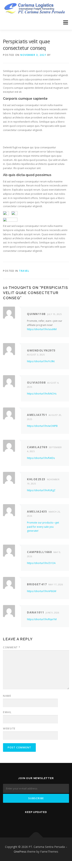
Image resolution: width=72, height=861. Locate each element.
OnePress (20, 851)
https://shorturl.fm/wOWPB (42, 426)
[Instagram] (53, 821)
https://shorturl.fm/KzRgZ (41, 490)
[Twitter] (19, 821)
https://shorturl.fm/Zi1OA (41, 563)
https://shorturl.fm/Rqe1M (42, 619)
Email (7, 712)
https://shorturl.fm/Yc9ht (41, 361)
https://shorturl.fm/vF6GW (41, 591)
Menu (65, 22)
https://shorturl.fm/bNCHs (41, 393)
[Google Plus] (42, 821)
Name (7, 696)
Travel (24, 271)
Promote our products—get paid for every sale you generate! (43, 527)
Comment (11, 647)
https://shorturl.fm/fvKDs (41, 458)
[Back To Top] (36, 837)
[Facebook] (30, 821)
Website (9, 728)
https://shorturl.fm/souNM (42, 329)
